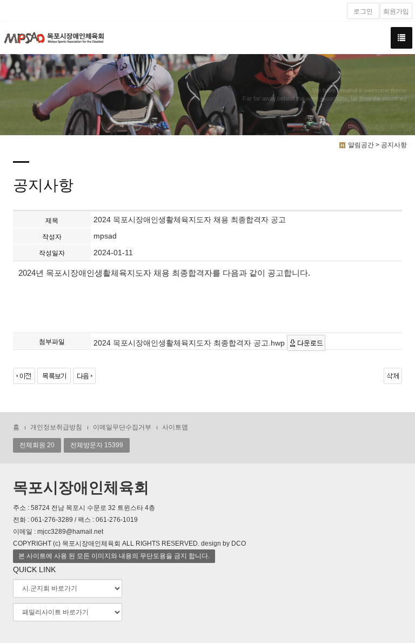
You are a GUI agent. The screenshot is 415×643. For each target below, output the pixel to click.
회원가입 (396, 11)
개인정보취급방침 (56, 427)
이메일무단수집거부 (122, 427)
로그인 (363, 11)
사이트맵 (175, 427)
